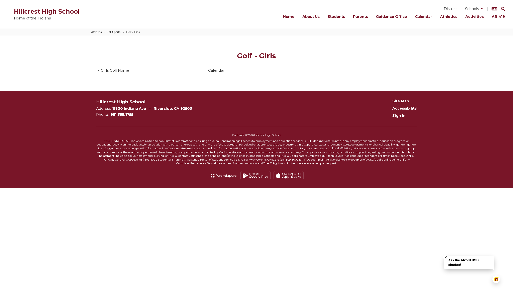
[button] (474, 9)
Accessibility (404, 108)
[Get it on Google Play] (255, 175)
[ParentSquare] (223, 176)
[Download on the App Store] (289, 175)
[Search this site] (503, 9)
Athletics (96, 32)
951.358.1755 (122, 114)
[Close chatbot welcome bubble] (445, 257)
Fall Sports (113, 32)
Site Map (400, 101)
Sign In (398, 115)
